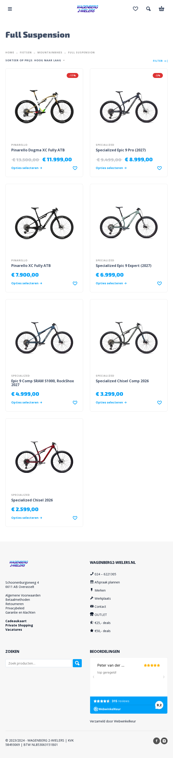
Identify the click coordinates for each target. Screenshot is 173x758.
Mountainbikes (49, 52)
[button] (10, 8)
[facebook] (156, 741)
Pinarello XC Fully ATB (31, 265)
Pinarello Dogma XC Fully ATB (38, 150)
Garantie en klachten (20, 612)
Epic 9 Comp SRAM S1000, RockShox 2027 (42, 382)
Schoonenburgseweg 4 (22, 582)
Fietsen (26, 52)
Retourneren (14, 604)
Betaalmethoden (17, 599)
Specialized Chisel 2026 (32, 500)
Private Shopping (19, 625)
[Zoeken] (77, 663)
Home (9, 52)
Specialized (105, 144)
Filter (158, 60)
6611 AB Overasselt (19, 587)
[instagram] (164, 741)
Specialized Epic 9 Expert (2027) (123, 265)
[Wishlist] (135, 9)
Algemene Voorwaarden (23, 595)
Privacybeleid (14, 608)
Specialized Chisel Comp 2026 (122, 380)
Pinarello (19, 144)
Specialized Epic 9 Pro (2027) (121, 150)
